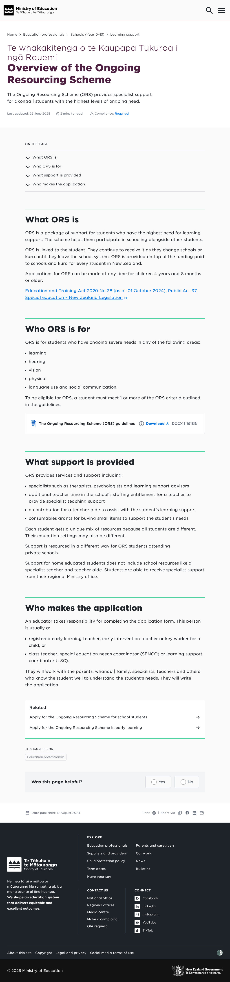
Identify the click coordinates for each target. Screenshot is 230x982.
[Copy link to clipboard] (180, 813)
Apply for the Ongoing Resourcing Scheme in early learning (85, 728)
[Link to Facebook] (187, 813)
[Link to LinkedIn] (194, 813)
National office (99, 898)
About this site (19, 953)
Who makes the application (58, 184)
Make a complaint (102, 919)
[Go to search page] (209, 10)
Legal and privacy (71, 953)
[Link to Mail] (202, 813)
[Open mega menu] (221, 10)
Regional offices (100, 905)
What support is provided (56, 175)
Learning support (124, 34)
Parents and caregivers (155, 845)
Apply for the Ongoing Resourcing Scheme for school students (88, 717)
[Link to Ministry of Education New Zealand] (32, 864)
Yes (162, 782)
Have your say (99, 876)
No (190, 782)
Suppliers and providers (107, 853)
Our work (143, 853)
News (140, 861)
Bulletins (143, 869)
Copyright (43, 953)
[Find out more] (141, 423)
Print (146, 813)
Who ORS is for (46, 166)
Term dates (96, 869)
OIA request (97, 926)
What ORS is (44, 157)
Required (122, 113)
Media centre (98, 912)
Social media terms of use (112, 953)
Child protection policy (106, 861)
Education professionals (43, 34)
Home (12, 34)
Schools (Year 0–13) (87, 34)
